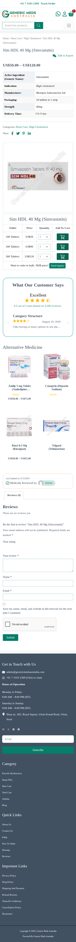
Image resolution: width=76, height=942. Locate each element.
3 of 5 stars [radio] (15, 547)
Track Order (48, 3)
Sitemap (6, 850)
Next (68, 321)
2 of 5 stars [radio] (10, 547)
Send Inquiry (57, 265)
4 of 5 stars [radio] (20, 547)
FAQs (4, 837)
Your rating (9, 541)
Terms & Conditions (11, 901)
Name (7, 577)
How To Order (8, 843)
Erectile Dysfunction (12, 773)
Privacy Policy (9, 875)
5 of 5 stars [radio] (25, 547)
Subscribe (38, 749)
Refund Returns (9, 894)
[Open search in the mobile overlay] (22, 25)
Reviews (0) (14, 495)
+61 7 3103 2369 (29, 3)
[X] (8, 729)
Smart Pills (7, 780)
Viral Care (7, 792)
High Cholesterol (32, 38)
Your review (11, 555)
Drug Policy (8, 882)
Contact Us (7, 831)
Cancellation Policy (11, 907)
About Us (6, 824)
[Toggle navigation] (69, 25)
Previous (7, 321)
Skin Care (6, 786)
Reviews (6, 856)
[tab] (14, 495)
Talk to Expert (65, 55)
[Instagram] (3, 729)
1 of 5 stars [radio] (5, 547)
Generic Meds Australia (46, 931)
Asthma (5, 799)
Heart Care (16, 38)
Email (7, 590)
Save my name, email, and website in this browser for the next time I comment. (37, 610)
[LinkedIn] (13, 729)
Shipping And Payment (13, 888)
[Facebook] (18, 729)
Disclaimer (7, 913)
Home (6, 38)
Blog (4, 805)
